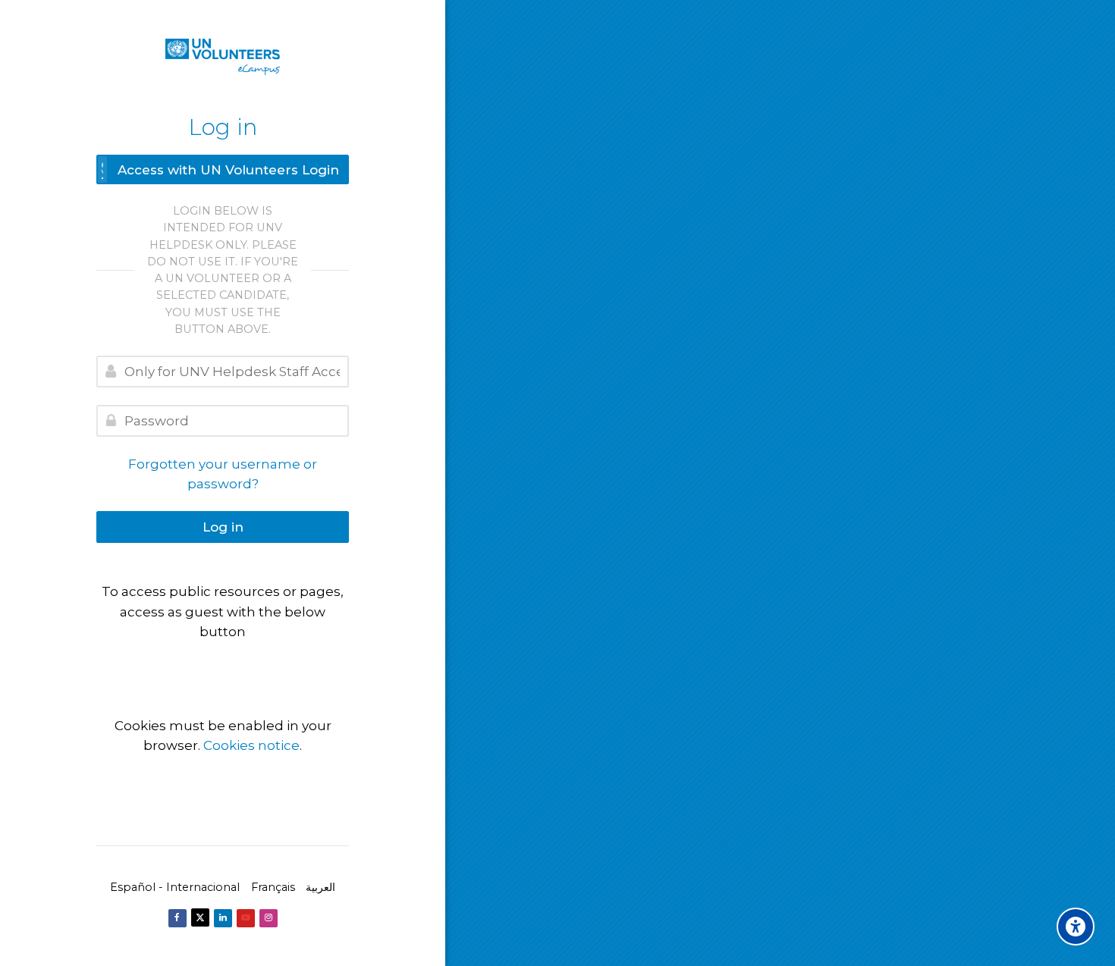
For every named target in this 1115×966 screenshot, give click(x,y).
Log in (223, 527)
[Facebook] (177, 918)
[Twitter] (200, 917)
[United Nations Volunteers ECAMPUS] (222, 57)
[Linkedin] (223, 918)
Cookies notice (251, 745)
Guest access (222, 662)
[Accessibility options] (1076, 927)
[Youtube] (246, 918)
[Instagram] (268, 918)
